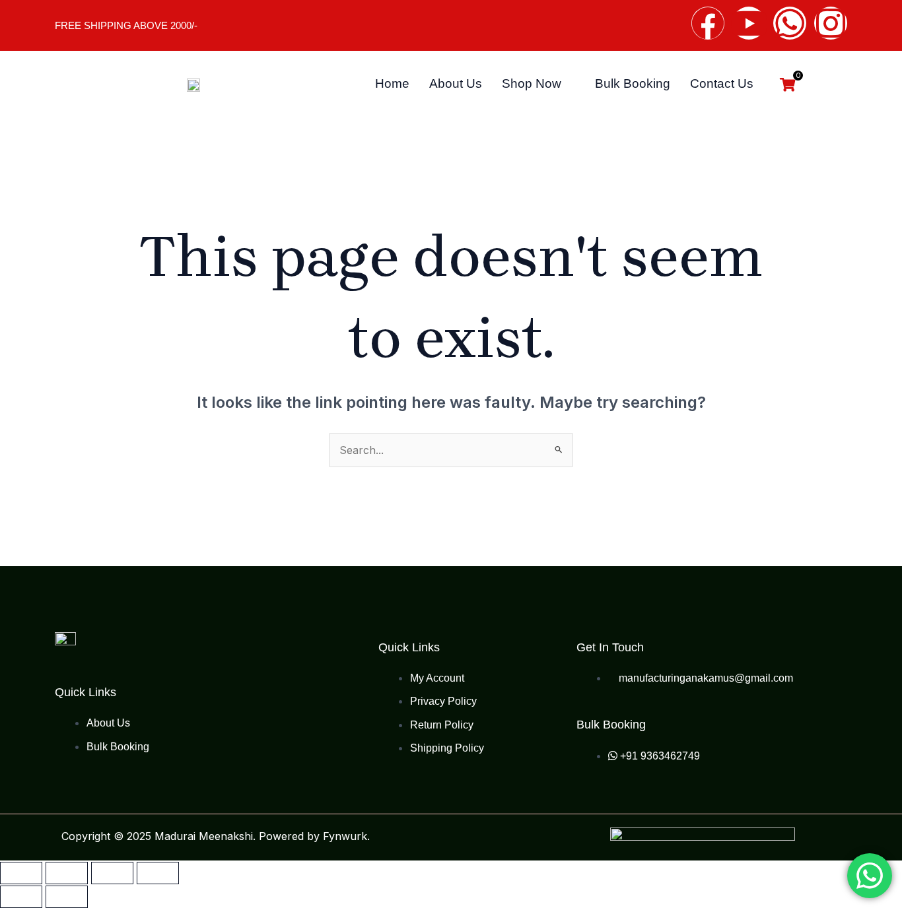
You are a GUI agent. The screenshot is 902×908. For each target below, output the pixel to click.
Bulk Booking (632, 83)
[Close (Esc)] (158, 873)
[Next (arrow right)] (67, 897)
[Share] (112, 873)
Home (392, 83)
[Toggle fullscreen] (67, 873)
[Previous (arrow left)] (21, 897)
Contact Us (721, 83)
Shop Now (531, 83)
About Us (455, 83)
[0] (788, 85)
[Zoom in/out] (21, 873)
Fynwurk (345, 836)
